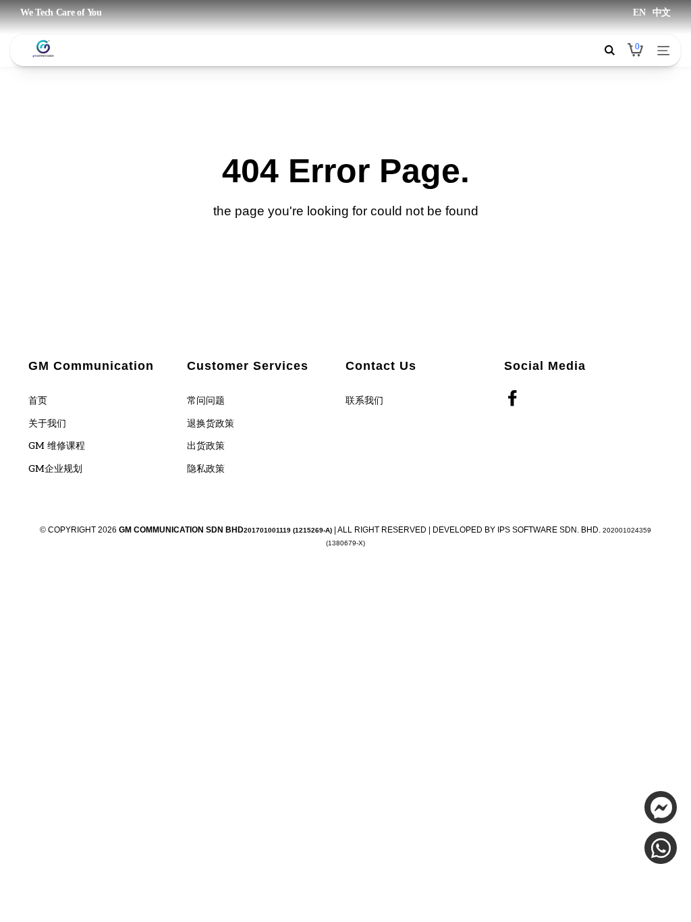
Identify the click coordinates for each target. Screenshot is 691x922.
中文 (662, 13)
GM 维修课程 (56, 446)
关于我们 (47, 423)
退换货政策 (210, 423)
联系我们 (364, 400)
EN (639, 13)
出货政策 (206, 446)
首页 (37, 400)
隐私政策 (206, 468)
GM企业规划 (55, 468)
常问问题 (206, 400)
